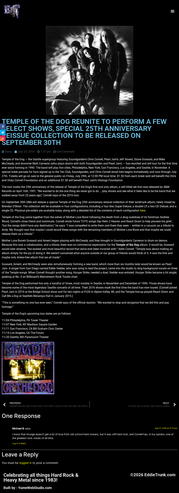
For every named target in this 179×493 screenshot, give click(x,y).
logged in (25, 463)
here (142, 210)
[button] (173, 11)
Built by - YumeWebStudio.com (27, 488)
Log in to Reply (19, 443)
